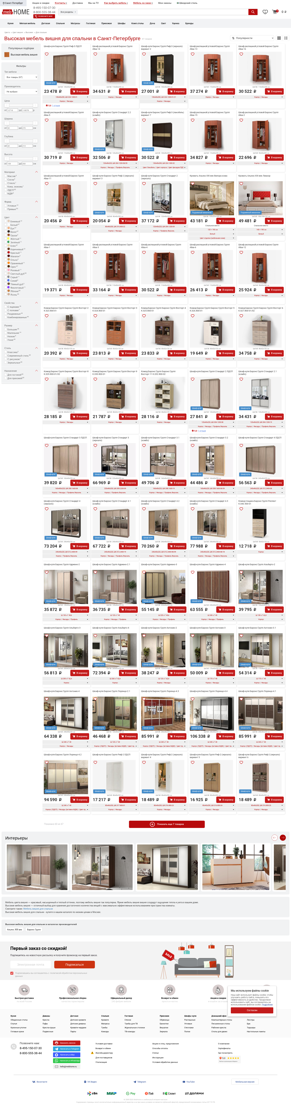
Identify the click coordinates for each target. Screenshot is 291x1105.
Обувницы (164, 1020)
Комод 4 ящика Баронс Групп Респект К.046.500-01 (257, 502)
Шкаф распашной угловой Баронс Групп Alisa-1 (64, 246)
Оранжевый (17, 263)
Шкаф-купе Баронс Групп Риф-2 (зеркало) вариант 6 (259, 756)
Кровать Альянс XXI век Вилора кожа (208, 176)
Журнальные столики (135, 1027)
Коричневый (17, 249)
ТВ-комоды (130, 1031)
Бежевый (16, 221)
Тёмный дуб (17, 284)
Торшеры (251, 1027)
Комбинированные (18, 317)
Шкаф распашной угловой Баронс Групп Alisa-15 (210, 113)
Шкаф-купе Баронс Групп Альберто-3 (62, 628)
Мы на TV (93, 3)
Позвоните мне (45, 16)
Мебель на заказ (142, 3)
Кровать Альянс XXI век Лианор (254, 176)
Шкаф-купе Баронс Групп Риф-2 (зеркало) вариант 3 (113, 177)
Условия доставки (103, 1044)
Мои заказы (164, 3)
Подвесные (48, 1031)
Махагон (15, 256)
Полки (187, 1031)
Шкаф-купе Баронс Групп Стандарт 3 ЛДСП (65, 437)
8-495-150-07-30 (44, 8)
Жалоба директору (104, 1053)
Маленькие (14, 332)
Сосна (11, 179)
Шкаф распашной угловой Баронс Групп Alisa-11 (64, 177)
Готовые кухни (17, 1031)
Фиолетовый (18, 287)
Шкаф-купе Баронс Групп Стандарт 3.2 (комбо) (209, 439)
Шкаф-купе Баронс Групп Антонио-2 (159, 628)
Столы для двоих (219, 1031)
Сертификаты (224, 1048)
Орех (14, 266)
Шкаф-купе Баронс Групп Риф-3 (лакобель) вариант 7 (162, 113)
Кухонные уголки (18, 1027)
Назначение (10, 370)
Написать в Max (67, 1055)
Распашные (189, 1020)
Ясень (14, 294)
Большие (13, 329)
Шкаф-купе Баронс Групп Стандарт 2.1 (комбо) (257, 372)
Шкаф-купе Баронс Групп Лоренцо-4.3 (160, 691)
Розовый (16, 270)
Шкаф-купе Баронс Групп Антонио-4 (62, 691)
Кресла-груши (49, 1027)
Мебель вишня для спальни (38, 908)
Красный (16, 252)
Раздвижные (15, 313)
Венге (14, 231)
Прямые (12, 208)
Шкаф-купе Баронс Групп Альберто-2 (256, 564)
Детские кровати (78, 1020)
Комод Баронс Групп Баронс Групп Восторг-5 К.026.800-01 (212, 309)
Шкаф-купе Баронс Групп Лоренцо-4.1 (257, 691)
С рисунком (14, 358)
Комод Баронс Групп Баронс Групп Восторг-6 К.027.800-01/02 (260, 309)
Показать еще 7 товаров (170, 824)
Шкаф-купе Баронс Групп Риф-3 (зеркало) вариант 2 (162, 47)
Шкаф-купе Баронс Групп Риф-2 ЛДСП (111, 754)
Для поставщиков (103, 1057)
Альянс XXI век (14, 929)
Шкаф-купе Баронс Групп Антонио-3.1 (257, 628)
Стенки (128, 1020)
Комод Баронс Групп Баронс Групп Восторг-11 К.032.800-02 (158, 372)
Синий (14, 280)
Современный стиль (19, 355)
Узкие (11, 339)
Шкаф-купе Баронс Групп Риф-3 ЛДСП (63, 46)
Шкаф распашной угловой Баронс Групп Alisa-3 (112, 246)
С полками (13, 310)
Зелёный (16, 242)
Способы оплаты (160, 1048)
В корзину (82, 91)
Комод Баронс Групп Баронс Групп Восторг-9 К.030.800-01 (114, 372)
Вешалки (164, 1027)
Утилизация (101, 1062)
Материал (9, 171)
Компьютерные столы (221, 1020)
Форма (7, 201)
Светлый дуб (18, 273)
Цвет (7, 217)
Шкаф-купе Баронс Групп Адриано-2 (62, 564)
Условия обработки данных (165, 1062)
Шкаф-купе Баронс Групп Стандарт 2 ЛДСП (211, 371)
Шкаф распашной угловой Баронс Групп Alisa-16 (258, 47)
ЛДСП (11, 189)
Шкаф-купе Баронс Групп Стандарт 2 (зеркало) (159, 177)
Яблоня (15, 290)
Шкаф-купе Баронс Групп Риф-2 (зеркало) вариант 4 (162, 756)
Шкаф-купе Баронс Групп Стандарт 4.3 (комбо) (209, 502)
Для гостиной (15, 374)
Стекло (11, 182)
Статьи (155, 1053)
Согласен (252, 1010)
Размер (8, 325)
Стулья (14, 1024)
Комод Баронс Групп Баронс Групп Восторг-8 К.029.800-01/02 (66, 372)
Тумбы (104, 1027)
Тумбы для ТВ (131, 1024)
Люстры (250, 1020)
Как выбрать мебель (115, 3)
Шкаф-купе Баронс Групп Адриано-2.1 (111, 564)
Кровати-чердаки (78, 1027)
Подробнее (267, 1004)
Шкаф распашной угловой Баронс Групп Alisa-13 (210, 47)
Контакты (60, 3)
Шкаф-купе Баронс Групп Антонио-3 (208, 628)
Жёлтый (15, 238)
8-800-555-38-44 (44, 12)
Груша (14, 235)
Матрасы (105, 1024)
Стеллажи (189, 1027)
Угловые (12, 205)
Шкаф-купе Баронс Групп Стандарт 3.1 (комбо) (160, 439)
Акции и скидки (40, 3)
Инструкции (158, 1057)
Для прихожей (15, 378)
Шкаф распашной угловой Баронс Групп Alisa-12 (258, 246)
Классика (12, 351)
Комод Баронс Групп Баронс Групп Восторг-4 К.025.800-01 (163, 309)
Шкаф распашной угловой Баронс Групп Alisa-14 (112, 47)
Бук (13, 228)
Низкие (11, 336)
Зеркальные (14, 362)
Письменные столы (220, 1024)
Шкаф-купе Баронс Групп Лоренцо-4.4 (208, 691)
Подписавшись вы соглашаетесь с (51, 974)
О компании (223, 1044)
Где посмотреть (225, 1053)
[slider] (6, 105)
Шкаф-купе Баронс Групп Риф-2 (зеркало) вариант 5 (210, 756)
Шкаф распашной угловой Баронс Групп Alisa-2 (258, 113)
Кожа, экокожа (15, 186)
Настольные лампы (256, 1031)
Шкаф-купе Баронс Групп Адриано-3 (159, 564)
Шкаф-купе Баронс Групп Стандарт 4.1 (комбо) (111, 502)
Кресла (46, 1020)
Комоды (105, 1031)
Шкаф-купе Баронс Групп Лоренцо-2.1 (111, 691)
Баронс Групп (34, 929)
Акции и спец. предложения (165, 1044)
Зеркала (163, 1031)
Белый (15, 224)
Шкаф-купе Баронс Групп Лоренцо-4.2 (63, 754)
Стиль (7, 348)
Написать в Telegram (69, 1049)
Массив (12, 175)
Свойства (9, 302)
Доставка (77, 3)
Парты (73, 1031)
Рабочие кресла (218, 1027)
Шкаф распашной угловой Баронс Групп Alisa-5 (64, 113)
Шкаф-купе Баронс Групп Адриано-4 (208, 564)
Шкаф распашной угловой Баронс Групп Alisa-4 (161, 246)
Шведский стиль (188, 3)
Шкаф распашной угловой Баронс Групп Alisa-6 (210, 246)
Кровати (105, 1020)
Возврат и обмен (103, 1048)
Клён (14, 245)
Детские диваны (78, 1024)
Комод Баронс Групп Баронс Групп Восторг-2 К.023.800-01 (66, 309)
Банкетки (164, 1024)
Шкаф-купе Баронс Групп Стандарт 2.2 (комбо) (111, 113)
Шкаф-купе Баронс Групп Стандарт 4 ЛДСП (259, 437)
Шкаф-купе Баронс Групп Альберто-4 (110, 628)
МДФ (10, 193)
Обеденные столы (19, 1020)
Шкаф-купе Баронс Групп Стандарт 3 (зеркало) (110, 439)
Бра (248, 1024)
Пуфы (45, 1024)
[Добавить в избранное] (46, 54)
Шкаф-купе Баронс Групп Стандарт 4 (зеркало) (62, 502)
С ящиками (14, 306)
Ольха (14, 259)
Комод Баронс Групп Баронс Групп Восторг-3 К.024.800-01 (114, 309)
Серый (15, 277)
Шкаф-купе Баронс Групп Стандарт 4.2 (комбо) (160, 502)
